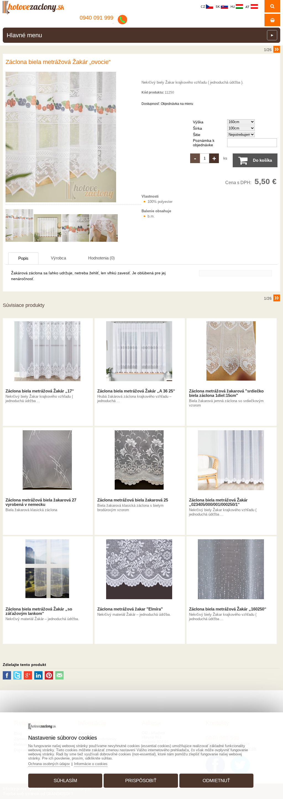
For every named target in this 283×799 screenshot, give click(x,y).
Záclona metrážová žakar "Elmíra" (130, 609)
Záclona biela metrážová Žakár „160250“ (227, 609)
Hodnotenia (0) (101, 258)
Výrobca (58, 258)
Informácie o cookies (91, 764)
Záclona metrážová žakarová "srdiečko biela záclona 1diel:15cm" (226, 393)
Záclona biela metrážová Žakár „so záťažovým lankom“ (39, 611)
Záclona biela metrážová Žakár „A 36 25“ (136, 391)
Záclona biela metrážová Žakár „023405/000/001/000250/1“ (218, 502)
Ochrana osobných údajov (49, 764)
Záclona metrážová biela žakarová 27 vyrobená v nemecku (41, 502)
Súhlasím (65, 780)
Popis (23, 258)
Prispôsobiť (140, 780)
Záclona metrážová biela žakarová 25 (132, 500)
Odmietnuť (216, 780)
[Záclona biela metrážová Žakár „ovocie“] (61, 202)
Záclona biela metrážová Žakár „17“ (40, 391)
